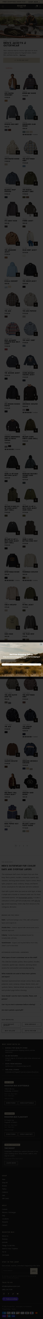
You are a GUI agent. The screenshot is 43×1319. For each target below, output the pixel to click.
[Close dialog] (41, 644)
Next (21, 664)
